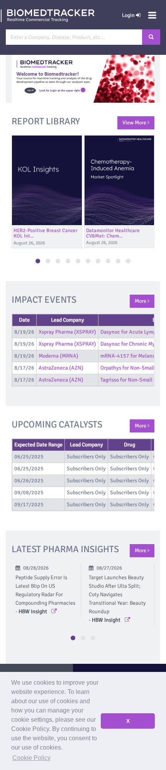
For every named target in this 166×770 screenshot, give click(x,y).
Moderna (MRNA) (58, 356)
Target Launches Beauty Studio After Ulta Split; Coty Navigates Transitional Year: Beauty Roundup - (117, 598)
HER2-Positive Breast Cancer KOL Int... (46, 233)
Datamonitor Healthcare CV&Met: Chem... (113, 233)
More (141, 301)
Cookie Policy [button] (31, 758)
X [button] (128, 721)
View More (134, 122)
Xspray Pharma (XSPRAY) (67, 332)
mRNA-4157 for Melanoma (131, 356)
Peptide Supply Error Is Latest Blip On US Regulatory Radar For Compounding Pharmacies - (45, 594)
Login (129, 15)
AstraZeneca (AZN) (61, 368)
